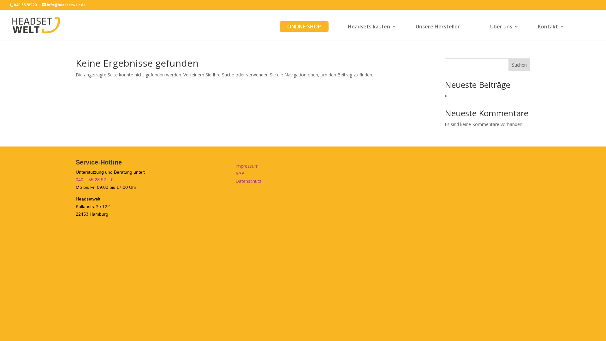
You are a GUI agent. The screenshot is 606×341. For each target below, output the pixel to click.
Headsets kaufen (369, 27)
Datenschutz (248, 181)
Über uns (501, 27)
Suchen (519, 65)
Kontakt (548, 27)
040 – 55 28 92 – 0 (95, 179)
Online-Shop (304, 26)
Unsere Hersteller (438, 27)
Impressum (246, 166)
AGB (240, 173)
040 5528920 (25, 5)
